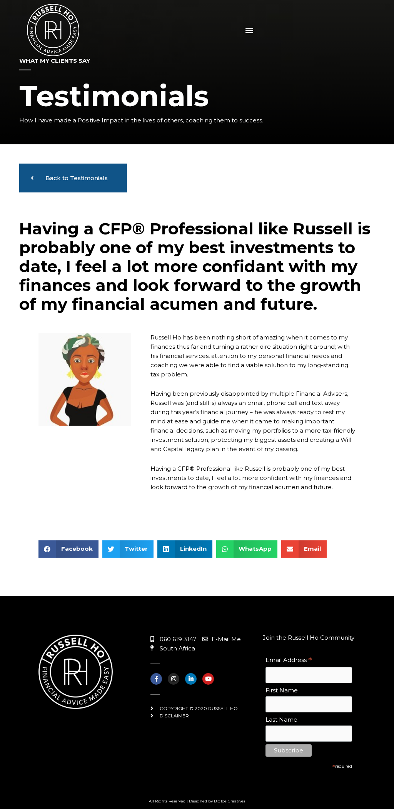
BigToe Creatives (229, 801)
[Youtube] (208, 679)
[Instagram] (173, 679)
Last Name (281, 719)
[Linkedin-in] (191, 679)
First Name (281, 690)
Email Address (288, 660)
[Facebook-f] (156, 679)
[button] (249, 29)
